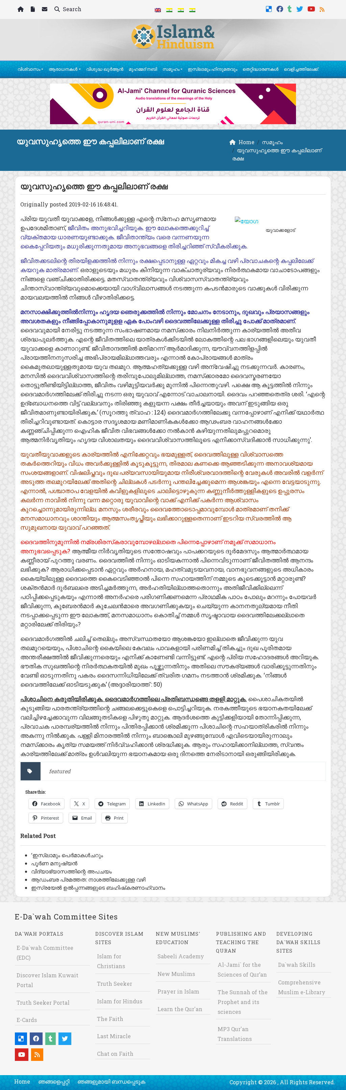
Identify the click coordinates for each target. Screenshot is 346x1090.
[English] (158, 9)
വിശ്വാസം (29, 69)
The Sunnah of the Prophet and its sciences (243, 1001)
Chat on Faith (115, 1053)
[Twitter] (300, 8)
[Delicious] (270, 8)
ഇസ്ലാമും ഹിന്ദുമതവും (212, 69)
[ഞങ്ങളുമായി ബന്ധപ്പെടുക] (45, 9)
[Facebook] (280, 8)
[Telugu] (181, 9)
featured (60, 771)
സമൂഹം (171, 69)
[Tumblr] (291, 8)
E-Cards (27, 1019)
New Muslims (176, 973)
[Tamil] (192, 9)
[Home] (21, 9)
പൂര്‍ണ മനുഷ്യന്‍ (54, 863)
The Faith (110, 1018)
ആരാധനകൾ (63, 69)
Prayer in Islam (178, 991)
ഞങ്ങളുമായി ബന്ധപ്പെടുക (111, 1081)
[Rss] (323, 8)
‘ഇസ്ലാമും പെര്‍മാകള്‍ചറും (67, 855)
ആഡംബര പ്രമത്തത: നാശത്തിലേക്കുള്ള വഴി (88, 879)
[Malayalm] (169, 9)
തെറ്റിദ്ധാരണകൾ (260, 69)
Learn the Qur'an (179, 1009)
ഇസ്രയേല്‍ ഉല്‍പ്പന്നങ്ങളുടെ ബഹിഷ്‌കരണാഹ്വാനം (98, 887)
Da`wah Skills (296, 964)
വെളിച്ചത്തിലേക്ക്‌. (301, 69)
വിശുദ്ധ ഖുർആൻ (104, 69)
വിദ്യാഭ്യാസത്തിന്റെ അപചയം (71, 871)
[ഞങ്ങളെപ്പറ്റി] (33, 9)
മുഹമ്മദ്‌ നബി (143, 69)
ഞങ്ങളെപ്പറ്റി (53, 1081)
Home (22, 1081)
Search (71, 9)
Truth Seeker (114, 983)
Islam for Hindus (119, 1001)
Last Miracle (114, 1036)
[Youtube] (312, 8)
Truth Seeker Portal (43, 1002)
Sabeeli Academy (180, 956)
